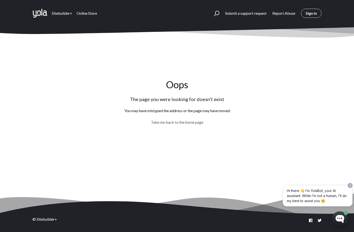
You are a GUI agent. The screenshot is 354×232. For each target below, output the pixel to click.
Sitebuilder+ (62, 13)
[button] (214, 13)
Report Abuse (283, 13)
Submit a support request (246, 13)
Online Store (87, 13)
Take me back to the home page (177, 122)
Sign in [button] (311, 13)
